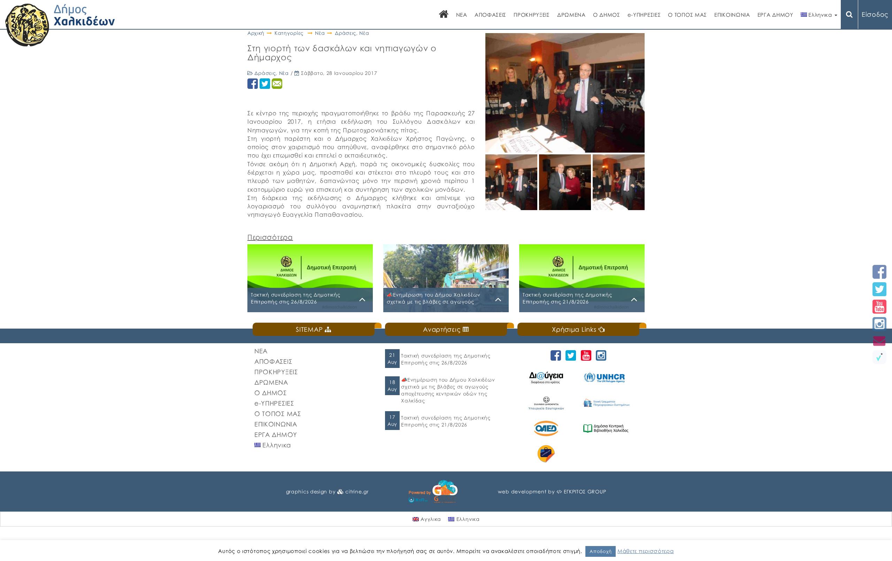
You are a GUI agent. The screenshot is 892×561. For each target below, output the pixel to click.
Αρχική (255, 33)
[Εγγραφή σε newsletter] (879, 341)
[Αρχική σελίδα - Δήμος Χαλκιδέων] (60, 24)
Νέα (320, 33)
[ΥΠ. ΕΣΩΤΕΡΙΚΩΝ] (547, 403)
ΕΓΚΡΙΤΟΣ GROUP (585, 491)
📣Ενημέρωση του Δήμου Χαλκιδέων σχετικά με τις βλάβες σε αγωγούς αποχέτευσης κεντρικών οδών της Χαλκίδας (448, 390)
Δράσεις (345, 33)
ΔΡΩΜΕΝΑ (571, 14)
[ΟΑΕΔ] (547, 428)
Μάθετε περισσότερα (645, 551)
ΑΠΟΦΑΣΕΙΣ (490, 14)
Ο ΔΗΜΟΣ (606, 14)
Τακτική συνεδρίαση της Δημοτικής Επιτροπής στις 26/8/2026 (445, 359)
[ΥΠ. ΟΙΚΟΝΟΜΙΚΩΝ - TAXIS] (606, 403)
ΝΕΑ (461, 14)
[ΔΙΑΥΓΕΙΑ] (547, 377)
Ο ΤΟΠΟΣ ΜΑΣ (687, 14)
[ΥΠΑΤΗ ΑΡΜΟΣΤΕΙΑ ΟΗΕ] (606, 377)
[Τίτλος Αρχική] (444, 15)
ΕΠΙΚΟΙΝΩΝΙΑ (732, 14)
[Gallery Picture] (512, 207)
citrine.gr (356, 491)
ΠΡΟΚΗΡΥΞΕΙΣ (532, 14)
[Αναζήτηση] (849, 14)
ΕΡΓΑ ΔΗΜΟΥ (775, 14)
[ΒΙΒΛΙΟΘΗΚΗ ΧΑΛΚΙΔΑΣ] (606, 428)
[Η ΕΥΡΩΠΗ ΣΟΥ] (547, 454)
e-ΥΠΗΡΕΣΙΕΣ (644, 14)
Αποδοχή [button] (601, 551)
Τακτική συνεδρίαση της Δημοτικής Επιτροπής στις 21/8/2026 (445, 421)
